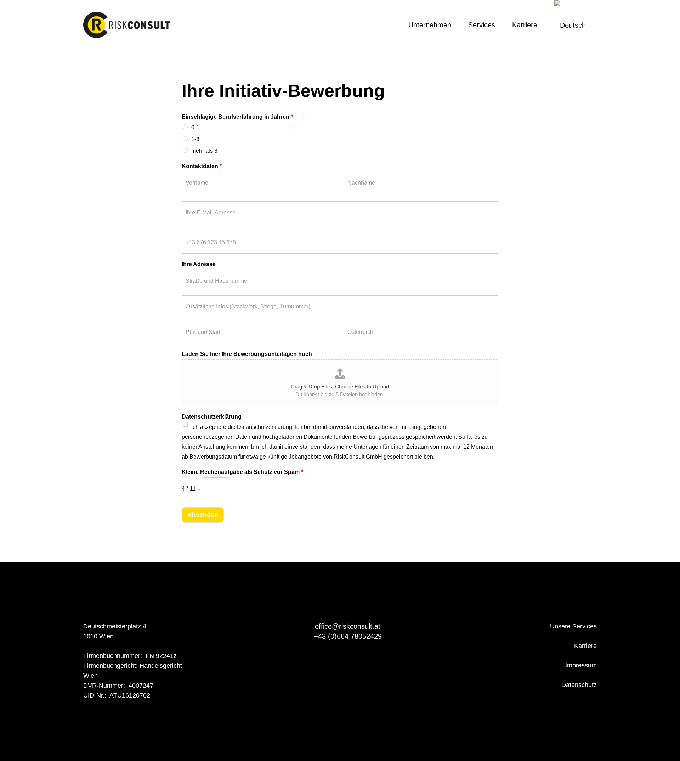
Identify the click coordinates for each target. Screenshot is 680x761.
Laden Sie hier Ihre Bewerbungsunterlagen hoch (247, 354)
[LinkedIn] (378, 25)
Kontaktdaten (202, 166)
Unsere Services (573, 626)
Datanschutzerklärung (264, 427)
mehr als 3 (204, 151)
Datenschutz (579, 684)
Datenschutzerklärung (212, 417)
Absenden (202, 514)
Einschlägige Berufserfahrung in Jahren (237, 117)
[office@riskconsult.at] (307, 626)
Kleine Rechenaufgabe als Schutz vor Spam (242, 472)
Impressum (581, 665)
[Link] (126, 25)
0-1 (195, 127)
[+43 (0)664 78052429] (305, 636)
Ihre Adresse (199, 264)
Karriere (585, 645)
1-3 (195, 139)
